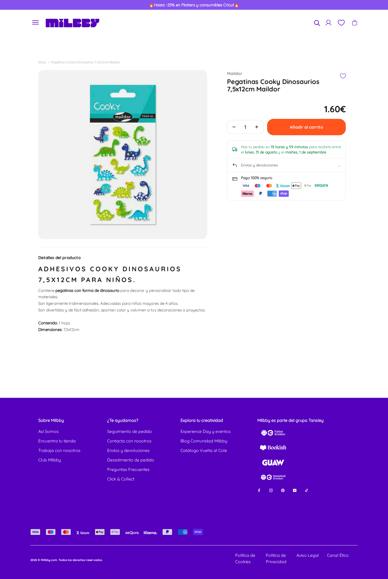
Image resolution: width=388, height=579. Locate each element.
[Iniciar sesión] (328, 23)
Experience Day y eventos (206, 431)
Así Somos (48, 431)
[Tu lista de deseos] (341, 22)
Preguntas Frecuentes (128, 469)
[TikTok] (306, 490)
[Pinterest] (283, 490)
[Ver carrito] (355, 23)
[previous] (23, 5)
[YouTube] (294, 490)
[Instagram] (271, 490)
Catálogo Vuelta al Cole (204, 450)
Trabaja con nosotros (59, 450)
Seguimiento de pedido (129, 431)
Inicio (42, 62)
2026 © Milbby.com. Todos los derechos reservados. (66, 560)
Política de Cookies (245, 558)
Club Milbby (49, 460)
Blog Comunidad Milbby (204, 440)
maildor (234, 73)
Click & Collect (120, 479)
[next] (365, 5)
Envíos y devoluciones (128, 450)
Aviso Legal (307, 555)
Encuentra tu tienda (57, 440)
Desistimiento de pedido (130, 460)
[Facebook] (259, 490)
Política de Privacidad (276, 558)
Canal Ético (338, 555)
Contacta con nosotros (129, 440)
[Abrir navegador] (36, 22)
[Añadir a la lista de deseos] (343, 76)
